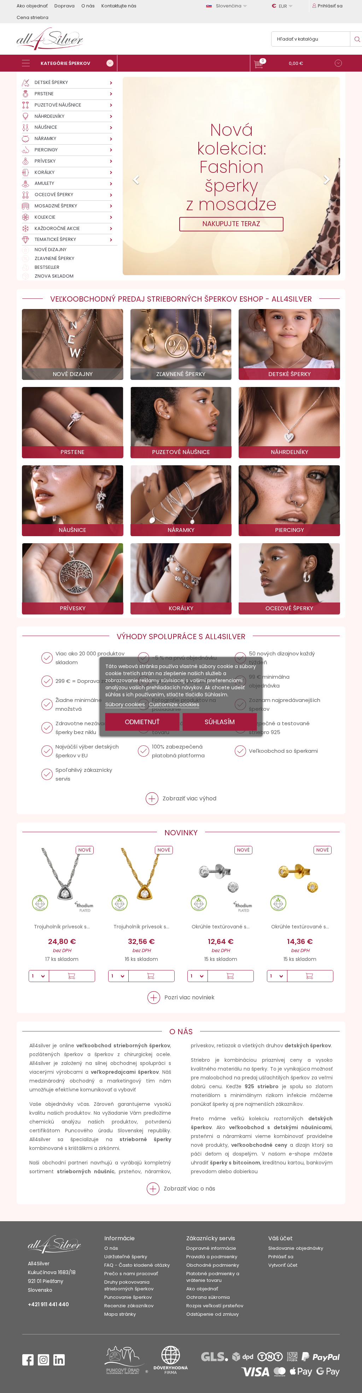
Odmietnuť (142, 721)
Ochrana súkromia (208, 1297)
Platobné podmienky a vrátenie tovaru (212, 1277)
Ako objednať (32, 6)
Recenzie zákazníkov (128, 1305)
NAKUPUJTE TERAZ (231, 224)
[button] (297, 64)
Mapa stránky (120, 1314)
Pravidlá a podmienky (211, 1256)
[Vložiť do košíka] (72, 976)
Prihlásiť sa (280, 1256)
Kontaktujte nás (118, 6)
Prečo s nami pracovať (131, 1273)
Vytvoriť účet (282, 1265)
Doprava (64, 6)
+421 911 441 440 (48, 1304)
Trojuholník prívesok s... (62, 926)
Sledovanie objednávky (295, 1248)
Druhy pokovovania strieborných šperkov (128, 1285)
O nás (88, 6)
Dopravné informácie (211, 1248)
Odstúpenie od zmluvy (212, 1314)
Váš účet (280, 1238)
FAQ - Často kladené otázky (137, 1265)
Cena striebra (32, 17)
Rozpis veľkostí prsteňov (214, 1305)
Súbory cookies (125, 704)
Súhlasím (220, 721)
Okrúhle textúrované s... (221, 926)
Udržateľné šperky (125, 1256)
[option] (231, 176)
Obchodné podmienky (212, 1265)
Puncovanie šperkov (128, 1297)
